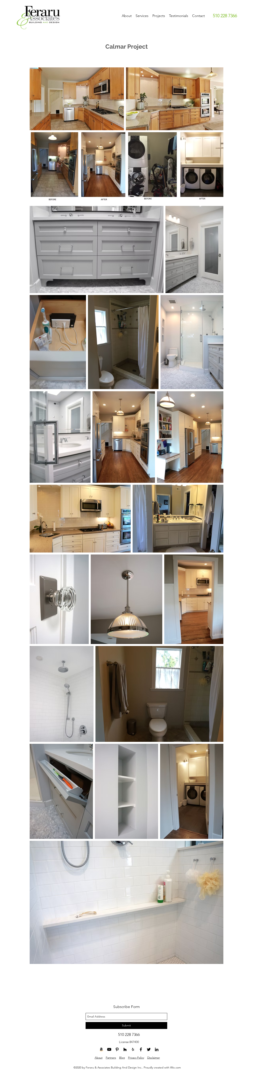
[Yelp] (132, 1049)
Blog (122, 1057)
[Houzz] (125, 1049)
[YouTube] (109, 1049)
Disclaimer (153, 1057)
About (99, 1057)
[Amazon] (101, 1049)
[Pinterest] (117, 1049)
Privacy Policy (136, 1057)
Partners (111, 1057)
